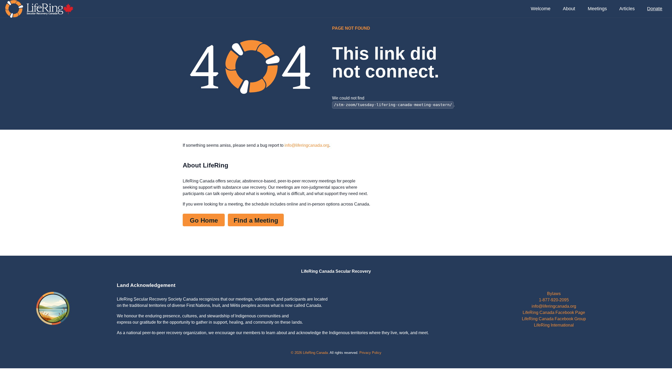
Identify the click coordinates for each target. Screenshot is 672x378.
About (569, 8)
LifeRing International (554, 325)
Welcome (540, 8)
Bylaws (554, 293)
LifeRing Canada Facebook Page (554, 312)
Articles (627, 8)
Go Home (204, 220)
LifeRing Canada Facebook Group (554, 319)
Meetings (597, 8)
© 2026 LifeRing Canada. (310, 353)
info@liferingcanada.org (307, 145)
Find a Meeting (256, 220)
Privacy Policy (370, 353)
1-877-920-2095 (554, 300)
